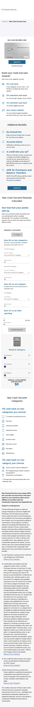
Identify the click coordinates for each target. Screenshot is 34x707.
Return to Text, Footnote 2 (12, 654)
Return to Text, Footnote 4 (12, 683)
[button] (17, 66)
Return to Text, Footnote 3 (12, 665)
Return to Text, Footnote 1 (12, 559)
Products (5, 21)
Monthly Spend (7, 260)
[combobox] (17, 255)
